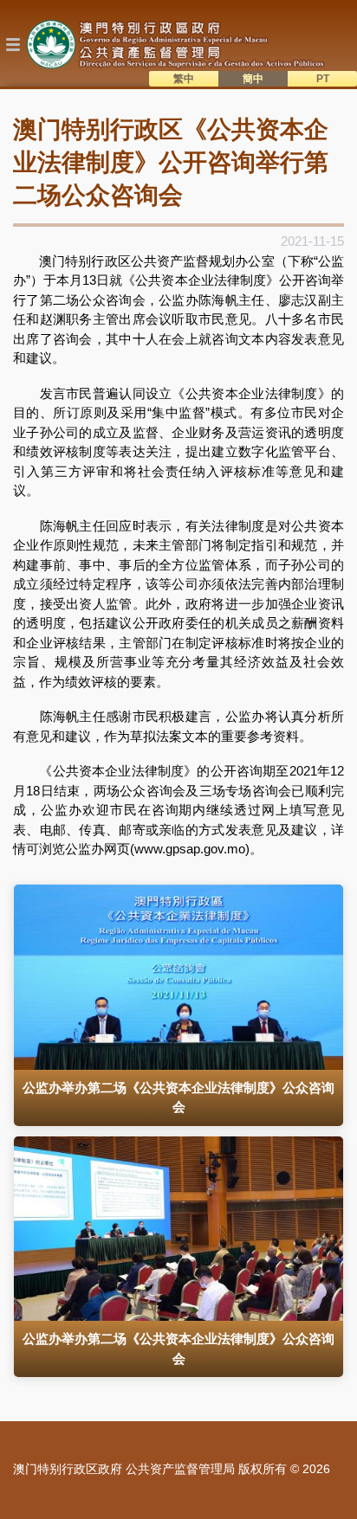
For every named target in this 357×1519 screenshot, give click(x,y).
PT (322, 79)
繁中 (183, 79)
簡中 (253, 79)
